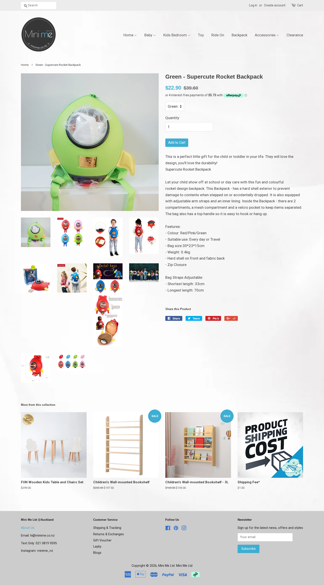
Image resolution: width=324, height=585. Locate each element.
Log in (253, 5)
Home (128, 35)
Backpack (239, 35)
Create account (274, 5)
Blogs (97, 553)
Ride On (217, 35)
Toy (201, 35)
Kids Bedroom (175, 35)
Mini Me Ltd (166, 566)
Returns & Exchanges (108, 534)
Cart (300, 5)
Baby (148, 35)
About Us (27, 528)
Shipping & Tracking (107, 528)
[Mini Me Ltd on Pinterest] (175, 529)
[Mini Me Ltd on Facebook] (167, 529)
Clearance (295, 35)
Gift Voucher (102, 540)
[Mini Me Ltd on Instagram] (183, 529)
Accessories (265, 35)
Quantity (172, 118)
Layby (97, 546)
